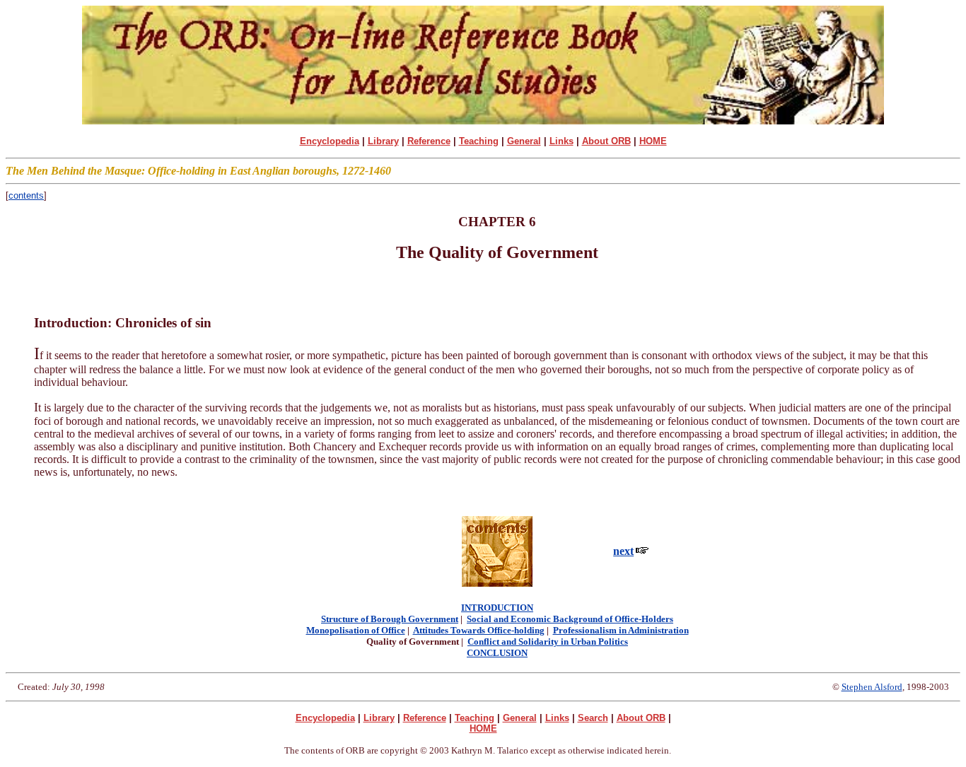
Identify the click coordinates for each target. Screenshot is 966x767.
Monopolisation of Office (355, 630)
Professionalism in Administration (621, 630)
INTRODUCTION (497, 607)
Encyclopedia (329, 141)
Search (593, 718)
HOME (653, 141)
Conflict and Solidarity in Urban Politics (547, 641)
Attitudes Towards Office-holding (479, 630)
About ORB (606, 141)
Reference (428, 141)
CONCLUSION (497, 653)
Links (561, 141)
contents (26, 195)
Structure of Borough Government (389, 619)
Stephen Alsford (872, 686)
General (524, 141)
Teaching (479, 141)
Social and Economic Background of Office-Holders (570, 619)
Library (383, 141)
